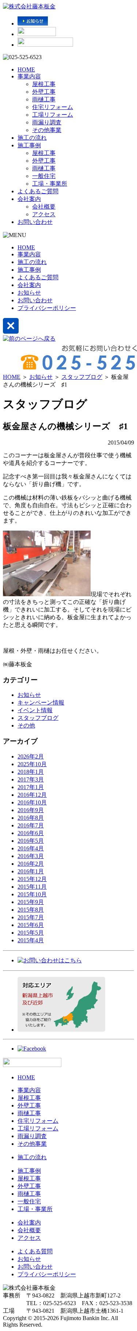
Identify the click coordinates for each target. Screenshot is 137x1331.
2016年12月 (32, 795)
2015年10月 (32, 894)
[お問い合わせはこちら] (50, 960)
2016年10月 (32, 802)
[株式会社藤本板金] (29, 6)
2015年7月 (31, 917)
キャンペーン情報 (41, 702)
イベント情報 (35, 710)
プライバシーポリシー (47, 308)
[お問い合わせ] (37, 34)
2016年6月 (31, 833)
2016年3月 (31, 856)
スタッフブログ (81, 377)
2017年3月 (31, 779)
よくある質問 (35, 1251)
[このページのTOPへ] (32, 1065)
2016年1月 (31, 871)
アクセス (44, 214)
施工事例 (29, 145)
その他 (26, 725)
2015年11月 (32, 887)
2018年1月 (31, 772)
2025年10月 (32, 764)
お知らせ (29, 293)
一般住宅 (44, 176)
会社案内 (29, 199)
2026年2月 (31, 756)
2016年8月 (31, 818)
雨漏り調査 (46, 122)
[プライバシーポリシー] (45, 45)
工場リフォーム (52, 115)
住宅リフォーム (52, 107)
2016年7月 (31, 825)
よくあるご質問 (38, 191)
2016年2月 (31, 864)
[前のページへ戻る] (29, 338)
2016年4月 (31, 848)
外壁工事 (44, 92)
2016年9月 (31, 810)
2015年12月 (32, 879)
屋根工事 (44, 84)
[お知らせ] (33, 23)
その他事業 (46, 130)
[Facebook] (32, 1048)
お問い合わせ (35, 222)
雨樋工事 (44, 99)
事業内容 (29, 76)
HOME (26, 69)
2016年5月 (31, 841)
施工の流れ (32, 138)
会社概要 (44, 206)
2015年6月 (31, 925)
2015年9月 (31, 902)
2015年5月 (31, 933)
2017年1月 (31, 787)
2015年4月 (31, 940)
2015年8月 (31, 910)
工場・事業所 (49, 184)
